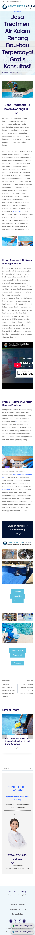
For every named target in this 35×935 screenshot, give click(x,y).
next (30, 736)
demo (6, 72)
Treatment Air (17, 655)
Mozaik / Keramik (17, 650)
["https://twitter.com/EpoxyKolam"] (15, 921)
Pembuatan (17, 591)
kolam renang (18, 211)
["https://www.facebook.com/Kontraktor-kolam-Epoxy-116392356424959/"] (11, 921)
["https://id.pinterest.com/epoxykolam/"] (19, 921)
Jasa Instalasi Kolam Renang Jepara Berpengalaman (26, 687)
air (16, 421)
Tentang (13, 905)
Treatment (17, 12)
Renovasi (17, 601)
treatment (6, 489)
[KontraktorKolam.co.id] (18, 6)
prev (4, 736)
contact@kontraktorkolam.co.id (17, 863)
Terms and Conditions (17, 909)
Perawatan (17, 663)
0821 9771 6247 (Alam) (17, 892)
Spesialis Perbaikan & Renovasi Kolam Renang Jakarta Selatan (8, 688)
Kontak (22, 905)
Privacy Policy (17, 914)
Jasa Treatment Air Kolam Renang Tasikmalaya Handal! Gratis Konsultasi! (17, 741)
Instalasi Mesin (17, 596)
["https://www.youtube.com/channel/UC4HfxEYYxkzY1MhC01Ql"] (24, 921)
